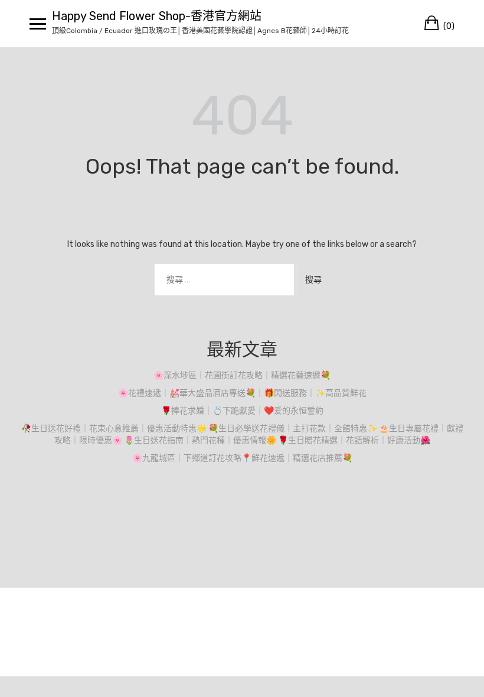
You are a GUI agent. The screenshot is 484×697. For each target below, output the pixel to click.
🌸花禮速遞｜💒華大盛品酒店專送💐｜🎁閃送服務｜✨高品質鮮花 (242, 393)
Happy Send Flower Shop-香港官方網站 (156, 16)
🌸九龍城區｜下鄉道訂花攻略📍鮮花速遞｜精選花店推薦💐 (242, 458)
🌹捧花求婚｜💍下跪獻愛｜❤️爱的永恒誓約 (242, 411)
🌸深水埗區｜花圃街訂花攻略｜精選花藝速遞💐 (242, 375)
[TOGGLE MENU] (38, 23)
